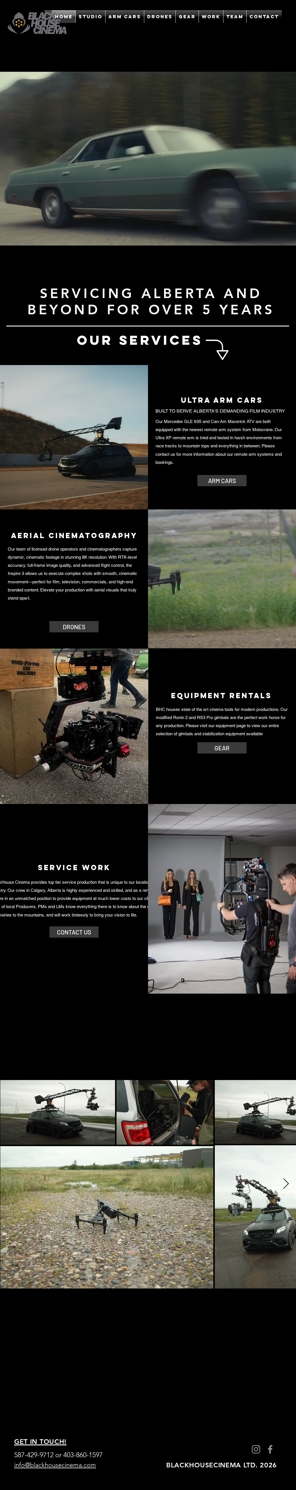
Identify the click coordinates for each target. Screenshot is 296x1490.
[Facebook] (270, 1449)
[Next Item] (286, 1184)
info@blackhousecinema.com (55, 1465)
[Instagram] (256, 1449)
